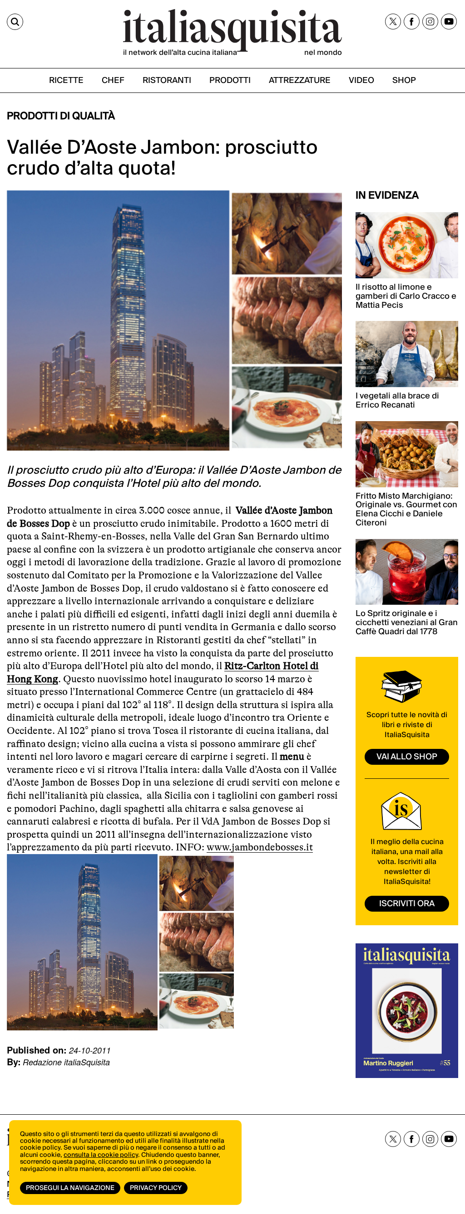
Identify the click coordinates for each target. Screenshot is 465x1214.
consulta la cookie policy (101, 1155)
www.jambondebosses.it (260, 847)
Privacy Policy (156, 1188)
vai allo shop (406, 757)
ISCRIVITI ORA (407, 904)
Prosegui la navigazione (70, 1188)
